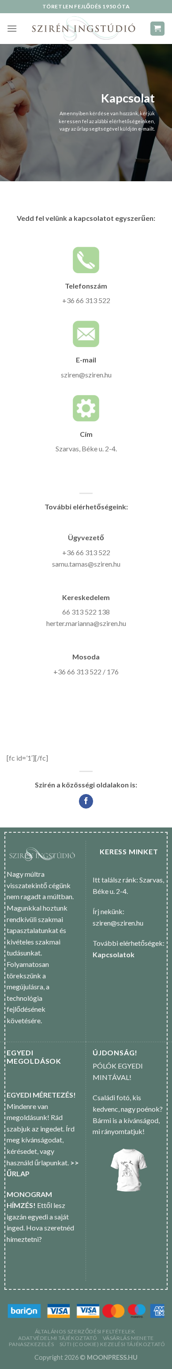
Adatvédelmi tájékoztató (57, 1338)
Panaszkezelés (31, 1344)
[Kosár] (157, 29)
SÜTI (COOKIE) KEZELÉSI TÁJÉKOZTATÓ (112, 1344)
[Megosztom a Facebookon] (86, 801)
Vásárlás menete (128, 1338)
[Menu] (12, 28)
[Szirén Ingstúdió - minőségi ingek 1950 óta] (83, 28)
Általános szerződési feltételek (85, 1331)
